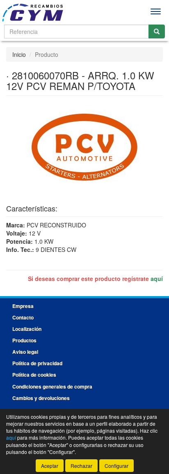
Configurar (116, 465)
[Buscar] (156, 31)
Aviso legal (25, 351)
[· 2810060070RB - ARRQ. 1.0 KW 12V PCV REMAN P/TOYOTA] (84, 147)
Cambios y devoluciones (41, 398)
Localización (26, 328)
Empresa (23, 306)
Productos (24, 340)
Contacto (23, 317)
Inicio (19, 54)
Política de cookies (34, 374)
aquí (157, 278)
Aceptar (49, 465)
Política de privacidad (37, 363)
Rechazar (81, 465)
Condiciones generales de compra (52, 386)
